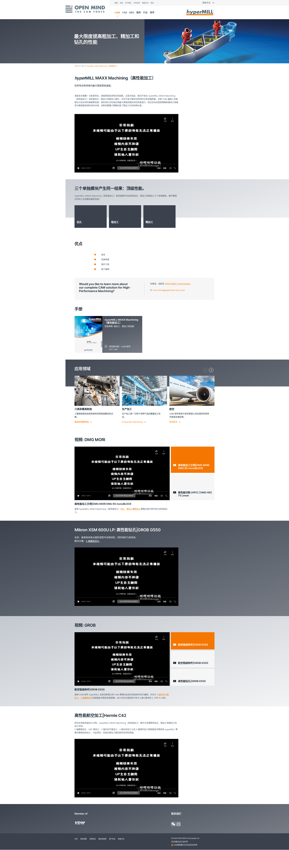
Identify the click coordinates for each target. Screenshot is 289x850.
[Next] (211, 370)
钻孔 (122, 509)
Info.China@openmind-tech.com (169, 290)
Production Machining (132, 422)
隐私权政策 (102, 839)
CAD (124, 12)
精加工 (138, 509)
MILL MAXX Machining (102, 66)
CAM (117, 12)
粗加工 (130, 509)
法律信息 (92, 839)
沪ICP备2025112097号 (179, 841)
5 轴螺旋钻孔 (92, 541)
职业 (152, 3)
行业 (145, 12)
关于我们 (128, 3)
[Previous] (205, 370)
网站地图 (83, 839)
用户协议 (112, 839)
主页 (76, 66)
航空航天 (173, 422)
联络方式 (145, 3)
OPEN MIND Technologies (177, 284)
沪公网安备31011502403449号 (185, 845)
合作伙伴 (137, 3)
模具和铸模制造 (82, 422)
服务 (138, 12)
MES (131, 12)
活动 (121, 3)
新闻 (116, 3)
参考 (152, 12)
